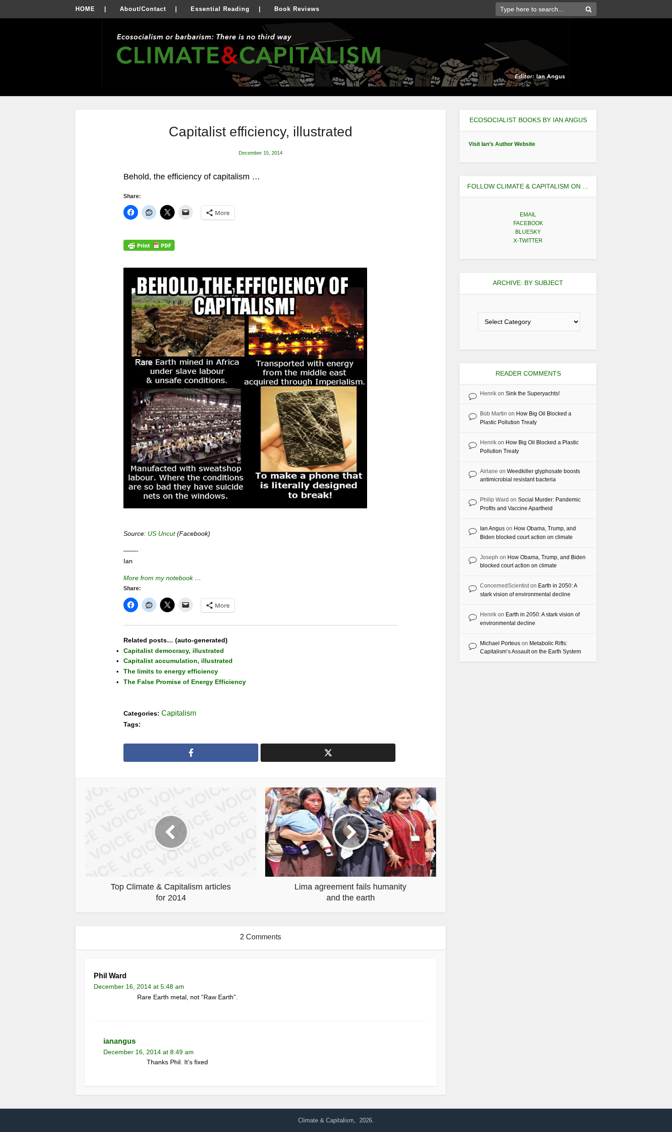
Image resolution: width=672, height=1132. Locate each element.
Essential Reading (220, 8)
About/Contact (143, 8)
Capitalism (178, 713)
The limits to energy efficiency (170, 671)
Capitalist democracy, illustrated (173, 650)
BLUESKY (528, 232)
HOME (85, 8)
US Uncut (162, 533)
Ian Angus (492, 528)
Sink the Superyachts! (533, 393)
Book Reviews (297, 8)
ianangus (119, 1041)
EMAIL (528, 214)
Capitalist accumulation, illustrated (178, 660)
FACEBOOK (528, 223)
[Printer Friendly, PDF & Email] (149, 245)
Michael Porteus (500, 643)
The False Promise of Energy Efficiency (184, 681)
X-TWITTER (528, 240)
